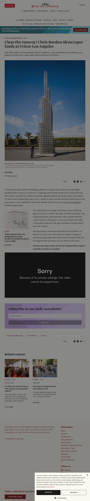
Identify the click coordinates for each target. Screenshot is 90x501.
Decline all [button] (74, 492)
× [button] (87, 475)
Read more (50, 487)
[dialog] (62, 487)
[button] (61, 498)
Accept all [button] (48, 492)
